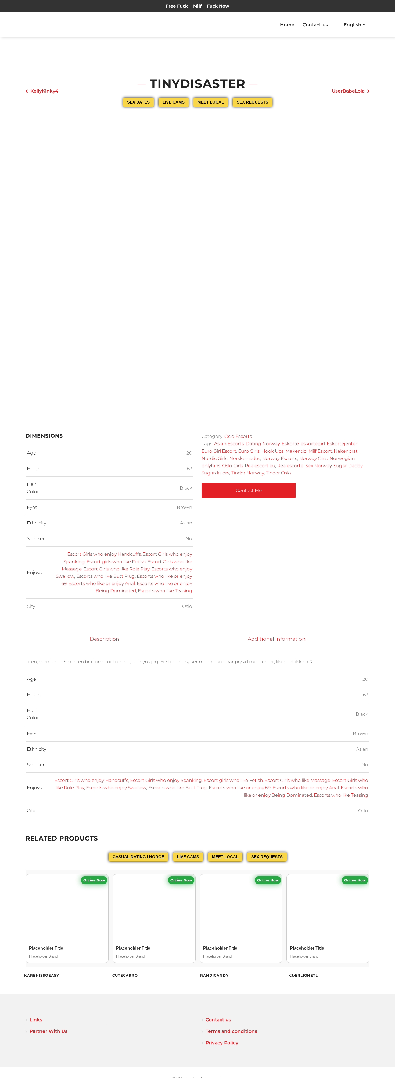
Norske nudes (244, 458)
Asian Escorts (229, 443)
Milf (197, 6)
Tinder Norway (247, 473)
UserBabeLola (348, 91)
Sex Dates (138, 102)
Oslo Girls (232, 465)
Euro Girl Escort (219, 451)
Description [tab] (104, 639)
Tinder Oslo (278, 473)
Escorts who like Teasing (165, 590)
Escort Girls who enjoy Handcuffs (104, 554)
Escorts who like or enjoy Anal (102, 583)
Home (287, 24)
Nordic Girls (214, 458)
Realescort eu (260, 465)
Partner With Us (48, 1031)
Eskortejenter (342, 443)
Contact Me (249, 490)
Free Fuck (177, 6)
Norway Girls (313, 458)
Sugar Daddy (347, 465)
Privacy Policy (222, 1042)
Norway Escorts (279, 458)
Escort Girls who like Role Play (116, 569)
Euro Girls (249, 451)
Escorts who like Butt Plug (105, 576)
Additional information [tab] (277, 639)
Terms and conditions (231, 1031)
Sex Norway (318, 465)
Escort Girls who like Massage (297, 780)
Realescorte (290, 465)
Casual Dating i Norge (138, 856)
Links (36, 1019)
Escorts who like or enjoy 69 (240, 787)
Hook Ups (272, 451)
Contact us (315, 24)
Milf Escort (320, 451)
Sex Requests (252, 102)
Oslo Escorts (238, 436)
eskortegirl (313, 443)
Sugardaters (215, 473)
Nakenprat (346, 451)
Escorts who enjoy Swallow (116, 787)
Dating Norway (263, 443)
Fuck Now (218, 6)
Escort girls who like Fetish (116, 561)
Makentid (296, 451)
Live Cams (174, 102)
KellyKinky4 (44, 91)
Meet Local (211, 102)
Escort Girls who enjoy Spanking (166, 780)
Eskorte (290, 443)
